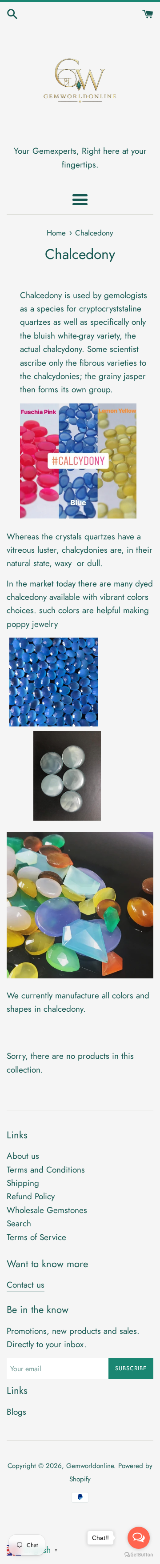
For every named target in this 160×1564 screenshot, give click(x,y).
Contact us (25, 1285)
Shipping (23, 1183)
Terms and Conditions (46, 1170)
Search (19, 1223)
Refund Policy (31, 1196)
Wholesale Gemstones (47, 1210)
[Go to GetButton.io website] (138, 1555)
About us (23, 1156)
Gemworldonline (90, 1466)
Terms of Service (36, 1237)
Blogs (16, 1412)
